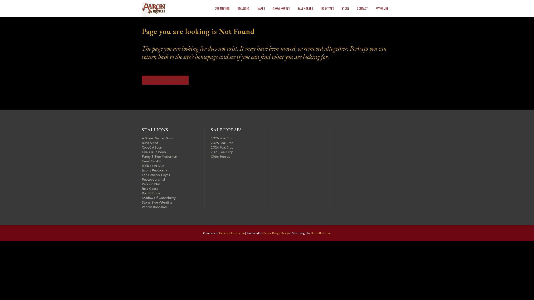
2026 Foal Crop (222, 138)
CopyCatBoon (152, 147)
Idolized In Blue (153, 166)
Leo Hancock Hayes (156, 175)
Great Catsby (151, 161)
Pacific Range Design (276, 233)
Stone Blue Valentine (157, 202)
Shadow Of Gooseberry (159, 198)
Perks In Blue (151, 184)
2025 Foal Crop (222, 143)
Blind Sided (150, 143)
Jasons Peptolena (154, 170)
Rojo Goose (150, 189)
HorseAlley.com (321, 233)
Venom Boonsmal (154, 207)
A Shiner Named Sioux (158, 138)
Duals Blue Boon (154, 152)
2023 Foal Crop (222, 152)
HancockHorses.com (232, 233)
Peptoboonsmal (153, 179)
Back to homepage (165, 80)
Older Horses (220, 157)
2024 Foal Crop (222, 147)
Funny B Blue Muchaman (159, 157)
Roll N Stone (151, 193)
